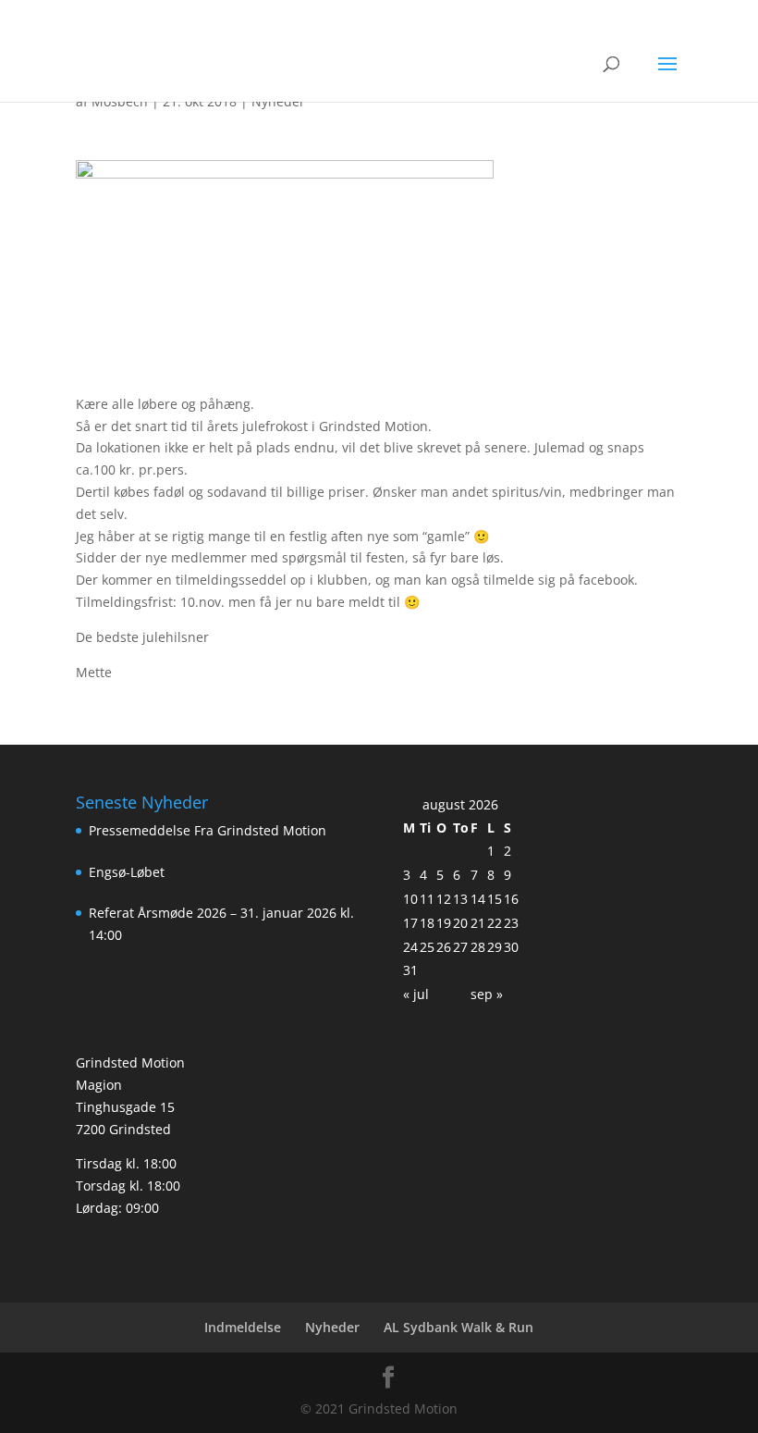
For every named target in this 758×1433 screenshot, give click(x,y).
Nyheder (332, 1327)
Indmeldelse (242, 1327)
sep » (487, 994)
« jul (416, 994)
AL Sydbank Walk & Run (458, 1327)
